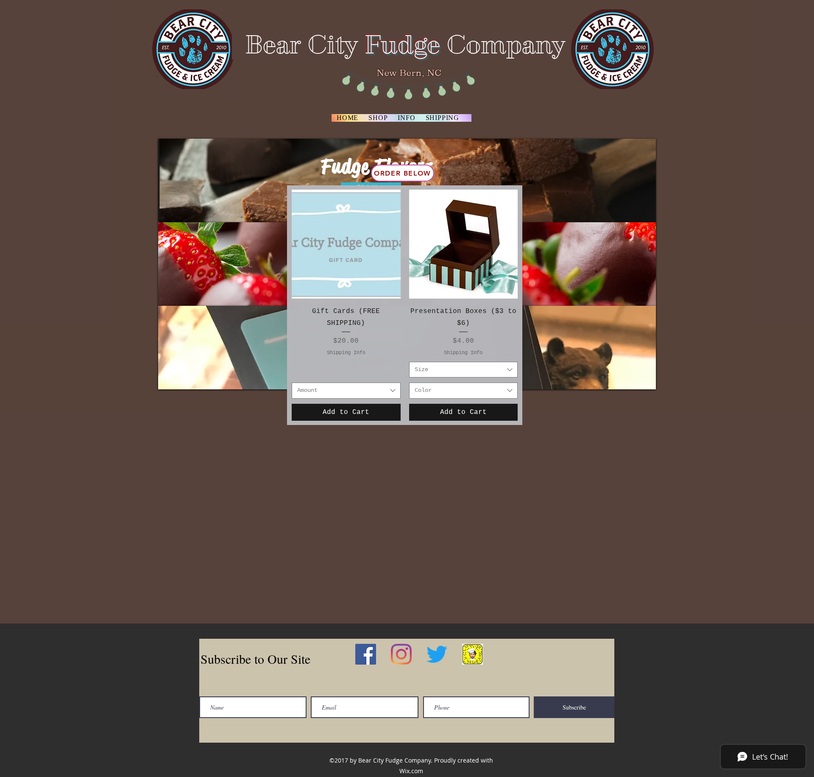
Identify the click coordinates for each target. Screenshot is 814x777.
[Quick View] (346, 244)
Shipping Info (346, 353)
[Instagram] (401, 654)
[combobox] (346, 391)
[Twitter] (437, 654)
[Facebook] (365, 654)
